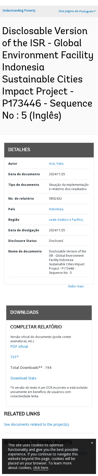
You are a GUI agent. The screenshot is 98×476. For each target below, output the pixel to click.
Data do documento (24, 174)
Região (13, 220)
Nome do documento (25, 251)
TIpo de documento (23, 185)
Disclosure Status (22, 241)
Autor (12, 163)
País (11, 209)
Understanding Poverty (19, 10)
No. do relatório (21, 198)
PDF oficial (19, 346)
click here (40, 467)
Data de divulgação (23, 230)
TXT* (14, 357)
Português (86, 11)
